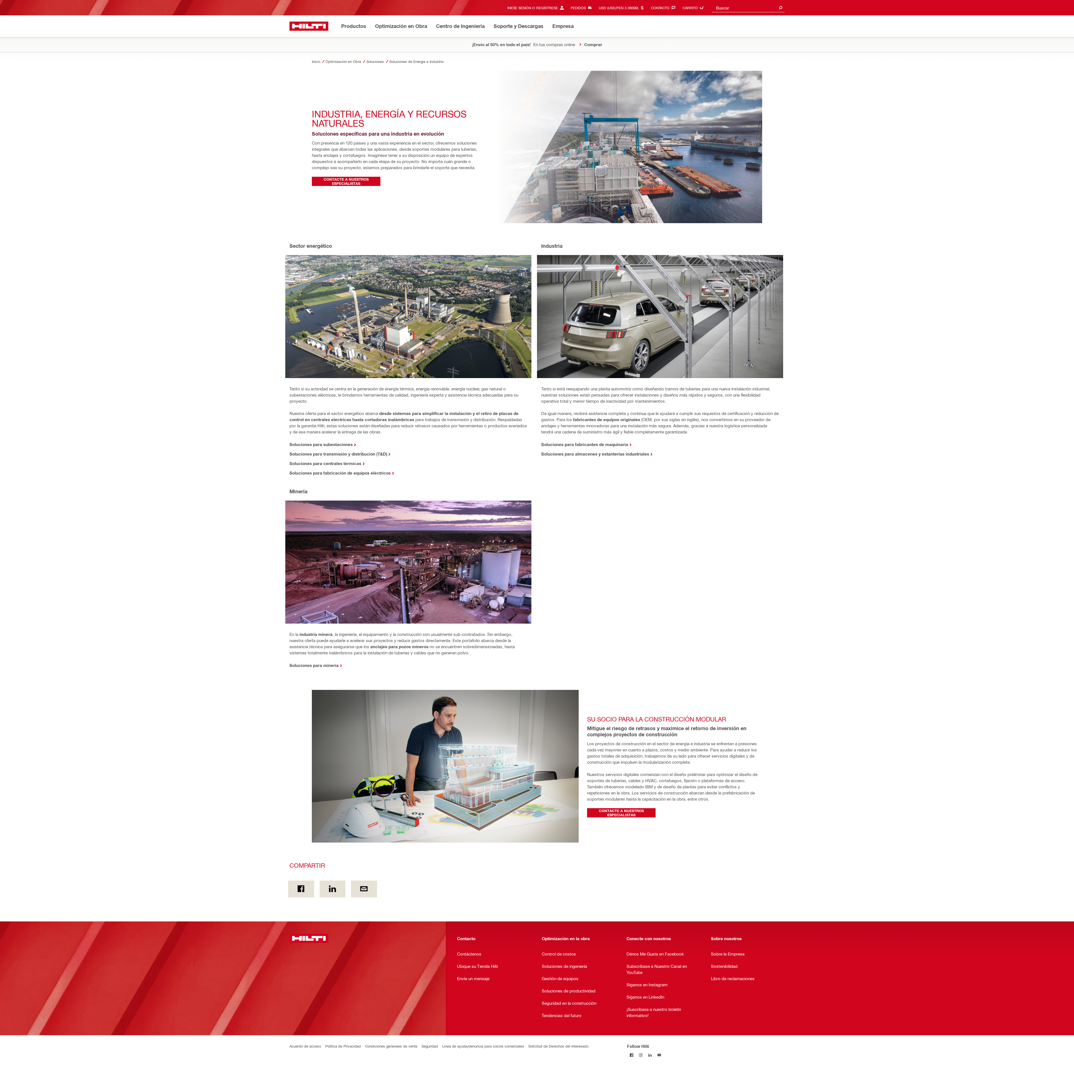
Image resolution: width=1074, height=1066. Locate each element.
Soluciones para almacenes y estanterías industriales (595, 453)
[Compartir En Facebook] (301, 889)
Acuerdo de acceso (305, 1046)
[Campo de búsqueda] (780, 7)
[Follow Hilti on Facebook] (631, 1055)
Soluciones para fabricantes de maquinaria (584, 444)
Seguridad (429, 1046)
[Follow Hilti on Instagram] (641, 1055)
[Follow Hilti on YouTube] (659, 1055)
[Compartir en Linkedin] (333, 889)
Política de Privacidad (343, 1046)
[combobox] (748, 7)
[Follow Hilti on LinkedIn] (650, 1055)
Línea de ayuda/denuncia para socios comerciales (483, 1046)
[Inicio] (308, 26)
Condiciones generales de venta (391, 1046)
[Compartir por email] (364, 889)
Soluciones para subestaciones (321, 444)
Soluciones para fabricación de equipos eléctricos (340, 472)
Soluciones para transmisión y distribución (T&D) (338, 453)
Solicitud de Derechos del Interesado (558, 1046)
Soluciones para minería (314, 665)
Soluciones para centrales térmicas (325, 463)
